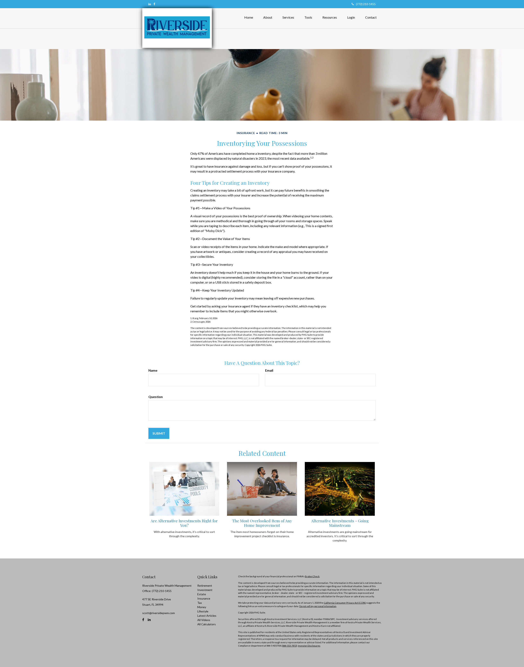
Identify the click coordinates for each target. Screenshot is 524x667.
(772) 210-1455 (366, 4)
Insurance (203, 598)
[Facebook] (154, 4)
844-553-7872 (289, 645)
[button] (267, 17)
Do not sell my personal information (317, 606)
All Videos (203, 620)
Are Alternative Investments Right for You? (184, 523)
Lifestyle (202, 611)
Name (152, 370)
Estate (201, 594)
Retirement (204, 585)
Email (269, 370)
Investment (204, 590)
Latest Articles (206, 615)
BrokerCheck (312, 576)
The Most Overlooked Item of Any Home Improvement (262, 523)
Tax (199, 602)
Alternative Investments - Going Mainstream (340, 523)
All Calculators (206, 624)
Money (201, 607)
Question (155, 397)
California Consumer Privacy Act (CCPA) (345, 602)
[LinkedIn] (149, 4)
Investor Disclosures (309, 645)
